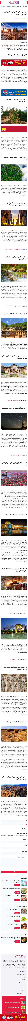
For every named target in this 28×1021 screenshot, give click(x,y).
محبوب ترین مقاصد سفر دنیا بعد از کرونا (13, 249)
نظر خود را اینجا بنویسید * (22, 857)
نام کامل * (25, 840)
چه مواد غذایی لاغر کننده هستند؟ (13, 916)
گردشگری (21, 81)
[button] (1, 18)
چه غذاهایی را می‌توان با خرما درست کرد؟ (12, 924)
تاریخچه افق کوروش (21, 993)
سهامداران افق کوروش (21, 974)
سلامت (23, 990)
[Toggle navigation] (26, 2)
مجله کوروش (20, 48)
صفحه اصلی (25, 6)
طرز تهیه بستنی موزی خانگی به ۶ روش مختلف (11, 888)
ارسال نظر (14, 871)
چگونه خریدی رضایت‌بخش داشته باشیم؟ (12, 909)
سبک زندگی (19, 6)
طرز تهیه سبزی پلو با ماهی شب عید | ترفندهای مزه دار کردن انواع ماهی (10, 938)
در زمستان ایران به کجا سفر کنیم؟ (14, 400)
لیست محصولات (22, 977)
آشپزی (24, 986)
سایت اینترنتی (24, 851)
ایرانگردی (2, 46)
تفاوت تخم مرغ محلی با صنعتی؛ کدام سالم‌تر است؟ (12, 896)
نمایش (20, 42)
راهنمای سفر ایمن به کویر (16, 659)
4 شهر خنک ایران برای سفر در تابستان (14, 306)
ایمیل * (25, 845)
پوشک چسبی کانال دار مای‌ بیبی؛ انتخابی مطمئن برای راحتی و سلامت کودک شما (11, 881)
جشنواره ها (23, 979)
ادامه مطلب (17, 885)
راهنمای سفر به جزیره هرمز (16, 455)
